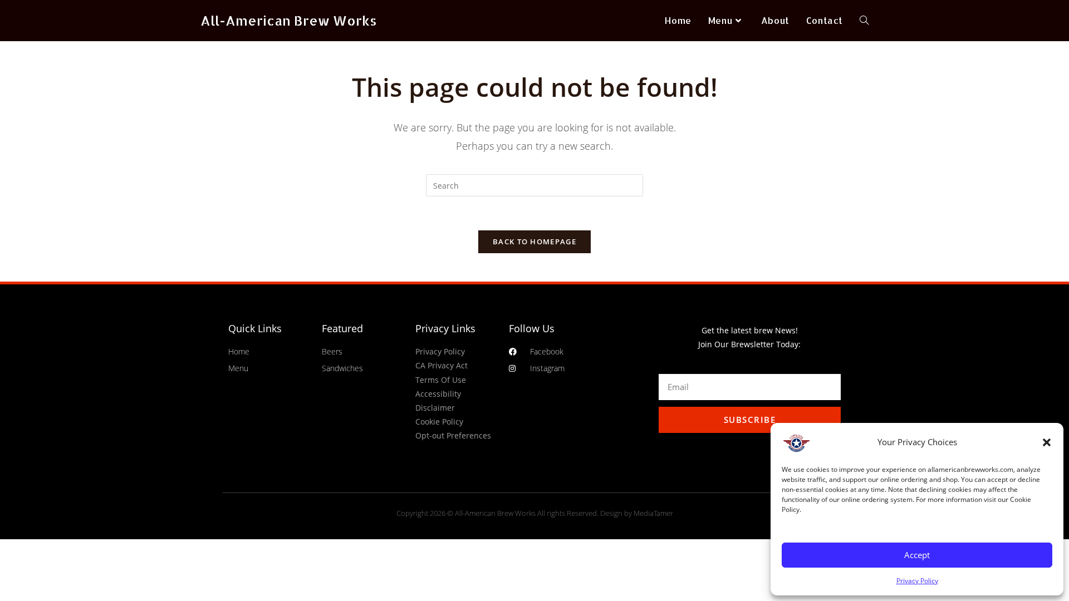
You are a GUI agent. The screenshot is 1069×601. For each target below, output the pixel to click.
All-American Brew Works (288, 20)
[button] (1046, 442)
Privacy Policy (917, 580)
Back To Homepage (534, 242)
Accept (917, 554)
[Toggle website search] (864, 20)
